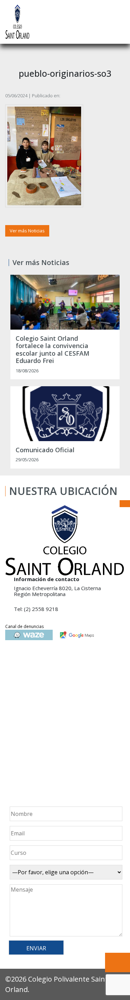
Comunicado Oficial (45, 450)
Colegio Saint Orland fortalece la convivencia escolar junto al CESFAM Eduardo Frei (52, 350)
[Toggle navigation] (119, 22)
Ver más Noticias (27, 231)
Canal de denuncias (24, 626)
